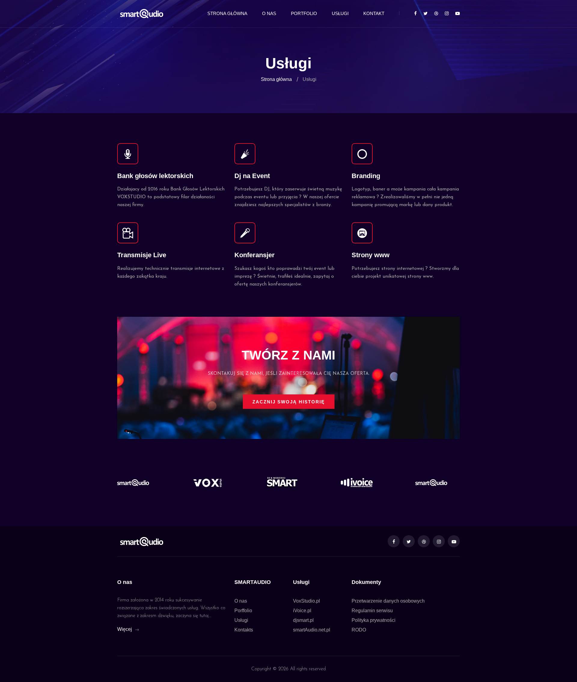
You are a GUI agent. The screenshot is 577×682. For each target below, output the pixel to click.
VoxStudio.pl (306, 600)
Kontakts (243, 629)
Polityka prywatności (373, 620)
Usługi (340, 13)
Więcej (125, 629)
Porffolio (243, 610)
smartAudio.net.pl (311, 629)
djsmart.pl (303, 620)
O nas (269, 13)
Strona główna (227, 13)
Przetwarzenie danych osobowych (388, 600)
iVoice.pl (302, 610)
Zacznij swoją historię (288, 401)
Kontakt (373, 13)
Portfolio (304, 13)
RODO (359, 629)
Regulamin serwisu (372, 610)
